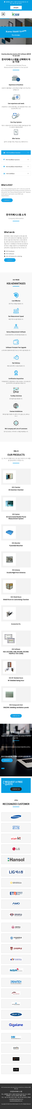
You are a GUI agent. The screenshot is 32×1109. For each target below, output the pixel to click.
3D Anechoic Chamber (16, 490)
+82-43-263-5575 (22, 1097)
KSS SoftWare (10, 173)
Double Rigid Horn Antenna (16, 572)
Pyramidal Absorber (16, 545)
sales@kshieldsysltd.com (16, 1099)
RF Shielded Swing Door (16, 680)
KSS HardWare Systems (12, 159)
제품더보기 (15, 716)
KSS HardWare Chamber (13, 152)
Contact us (16, 789)
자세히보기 (7, 200)
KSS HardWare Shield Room (14, 166)
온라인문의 (16, 7)
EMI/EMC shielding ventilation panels (16, 707)
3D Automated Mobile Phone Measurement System (16, 518)
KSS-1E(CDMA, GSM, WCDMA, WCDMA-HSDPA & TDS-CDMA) (16, 652)
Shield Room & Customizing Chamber (16, 599)
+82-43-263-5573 (17, 3)
